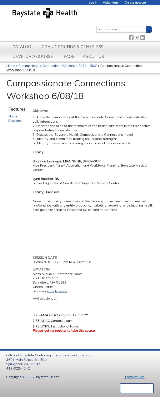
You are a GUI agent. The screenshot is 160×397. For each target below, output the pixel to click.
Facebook (131, 37)
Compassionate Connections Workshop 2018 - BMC (57, 65)
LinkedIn (142, 37)
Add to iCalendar (55, 304)
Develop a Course (32, 56)
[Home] (64, 13)
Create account (135, 2)
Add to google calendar (37, 305)
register (60, 330)
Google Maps (57, 291)
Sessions (15, 120)
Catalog (21, 46)
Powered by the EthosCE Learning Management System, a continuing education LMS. (137, 388)
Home (10, 65)
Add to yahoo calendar (46, 305)
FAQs (69, 56)
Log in (93, 2)
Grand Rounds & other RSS (73, 46)
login (47, 330)
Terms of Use (134, 377)
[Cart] (150, 4)
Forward (148, 37)
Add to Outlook (65, 305)
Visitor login (111, 2)
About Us (93, 56)
